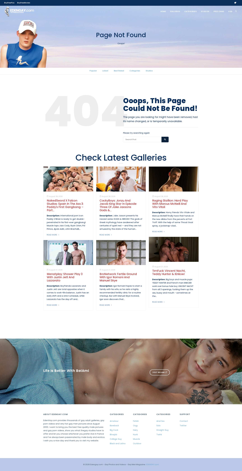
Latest (105, 70)
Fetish (136, 421)
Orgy (135, 425)
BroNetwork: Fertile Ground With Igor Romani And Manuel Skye (118, 277)
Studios (205, 11)
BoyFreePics (9, 3)
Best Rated (119, 70)
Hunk (135, 434)
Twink (159, 434)
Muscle (136, 439)
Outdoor (137, 443)
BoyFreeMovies (23, 3)
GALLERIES (175, 11)
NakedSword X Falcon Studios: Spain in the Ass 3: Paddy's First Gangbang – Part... (65, 205)
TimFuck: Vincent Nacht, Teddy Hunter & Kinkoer (168, 272)
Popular (93, 70)
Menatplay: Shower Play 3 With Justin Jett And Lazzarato (64, 277)
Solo (158, 425)
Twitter (183, 425)
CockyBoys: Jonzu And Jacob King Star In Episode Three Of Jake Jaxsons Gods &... (118, 205)
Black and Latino (118, 443)
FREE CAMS (219, 11)
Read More (52, 235)
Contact (184, 421)
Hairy (135, 430)
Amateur (114, 421)
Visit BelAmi (159, 372)
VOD (230, 11)
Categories (190, 11)
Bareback (114, 425)
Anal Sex (160, 421)
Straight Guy (162, 430)
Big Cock (114, 430)
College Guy (116, 439)
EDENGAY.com (152, 464)
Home (163, 11)
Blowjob (113, 434)
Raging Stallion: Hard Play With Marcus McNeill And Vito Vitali (170, 204)
